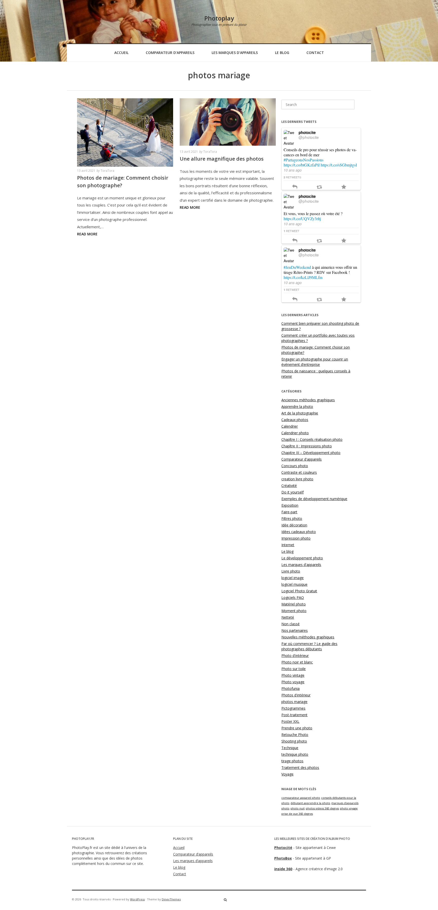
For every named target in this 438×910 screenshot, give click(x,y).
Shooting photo (294, 741)
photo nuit (297, 808)
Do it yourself (292, 492)
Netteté (287, 617)
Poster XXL (290, 721)
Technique (289, 747)
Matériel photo (293, 604)
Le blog (282, 52)
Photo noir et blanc (297, 662)
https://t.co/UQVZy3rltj (302, 218)
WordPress (137, 899)
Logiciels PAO (292, 597)
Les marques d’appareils (235, 52)
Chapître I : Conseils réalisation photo (311, 439)
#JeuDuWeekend (297, 267)
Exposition (289, 505)
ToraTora (107, 170)
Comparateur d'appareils (301, 459)
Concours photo (294, 465)
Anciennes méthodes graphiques (308, 399)
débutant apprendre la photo (310, 803)
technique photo (294, 754)
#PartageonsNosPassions (303, 159)
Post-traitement (294, 714)
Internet (287, 544)
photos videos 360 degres (322, 808)
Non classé (290, 623)
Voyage (287, 774)
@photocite (309, 137)
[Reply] (294, 187)
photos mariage (294, 701)
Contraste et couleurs (299, 472)
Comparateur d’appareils (170, 52)
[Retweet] (319, 187)
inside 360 (283, 868)
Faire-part (289, 511)
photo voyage (349, 808)
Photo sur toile (293, 668)
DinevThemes (171, 899)
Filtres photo (291, 518)
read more (87, 234)
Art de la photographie (299, 413)
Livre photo (290, 571)
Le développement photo (302, 558)
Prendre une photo (296, 728)
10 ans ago (293, 170)
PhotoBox (283, 858)
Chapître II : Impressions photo (306, 446)
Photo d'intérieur (295, 655)
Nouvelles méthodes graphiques (307, 637)
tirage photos (292, 761)
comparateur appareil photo (300, 798)
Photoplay (219, 18)
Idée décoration (294, 525)
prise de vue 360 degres (297, 814)
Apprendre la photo (297, 406)
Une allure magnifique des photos (222, 158)
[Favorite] (343, 187)
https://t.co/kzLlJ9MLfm (303, 277)
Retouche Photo (294, 734)
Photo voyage (292, 681)
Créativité (289, 485)
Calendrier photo (295, 432)
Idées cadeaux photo (298, 531)
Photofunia (290, 688)
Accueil (121, 52)
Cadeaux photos (294, 419)
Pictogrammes (293, 708)
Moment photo (293, 610)
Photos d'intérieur (296, 695)
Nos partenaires (294, 630)
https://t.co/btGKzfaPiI (302, 164)
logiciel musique (294, 584)
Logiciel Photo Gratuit (299, 591)
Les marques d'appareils (301, 564)
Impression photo (296, 538)
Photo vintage (292, 675)
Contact (315, 52)
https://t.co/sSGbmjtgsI (339, 164)
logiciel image (292, 577)
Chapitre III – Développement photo (310, 452)
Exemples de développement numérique (314, 498)
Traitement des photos (300, 767)
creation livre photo (297, 479)
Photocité (283, 847)
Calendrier (289, 426)
